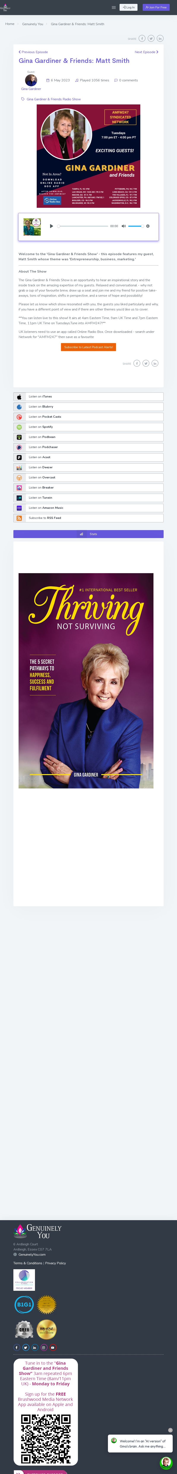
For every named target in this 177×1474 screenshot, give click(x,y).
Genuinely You (32, 24)
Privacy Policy (55, 1263)
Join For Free (158, 7)
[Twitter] (151, 38)
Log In (130, 7)
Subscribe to (45, 518)
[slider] (82, 226)
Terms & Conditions (27, 1263)
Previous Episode (34, 52)
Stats (93, 534)
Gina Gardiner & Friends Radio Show (54, 99)
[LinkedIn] (160, 38)
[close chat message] (170, 1430)
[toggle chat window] (166, 1463)
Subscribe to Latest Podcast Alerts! (88, 347)
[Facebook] (142, 38)
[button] (114, 7)
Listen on (40, 396)
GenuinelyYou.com (32, 1254)
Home (9, 24)
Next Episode (145, 52)
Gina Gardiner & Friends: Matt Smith (74, 61)
